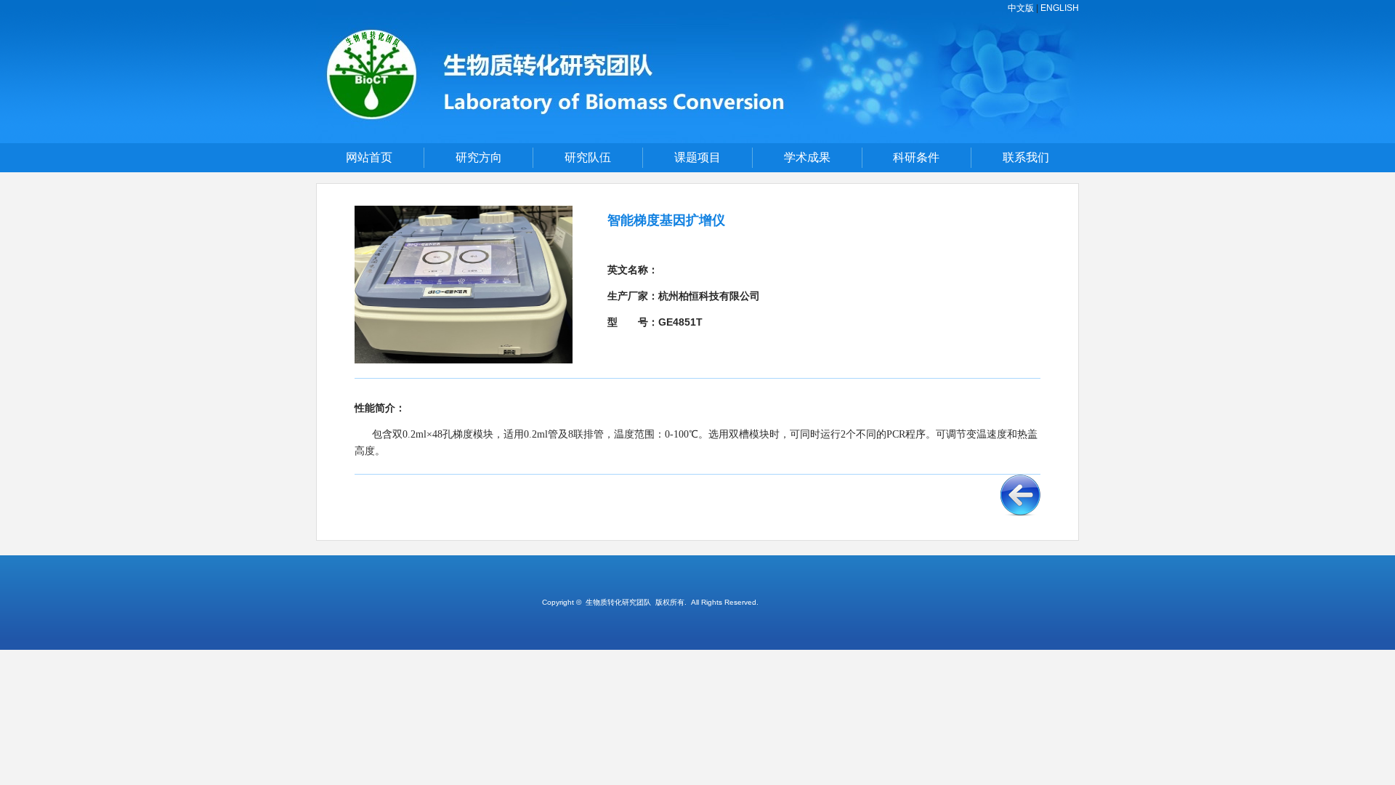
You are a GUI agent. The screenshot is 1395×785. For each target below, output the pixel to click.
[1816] (697, 140)
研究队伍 (588, 157)
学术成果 (807, 157)
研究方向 (479, 157)
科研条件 (916, 157)
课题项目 (697, 157)
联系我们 (1026, 157)
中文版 (1021, 8)
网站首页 (369, 157)
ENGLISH (1059, 8)
